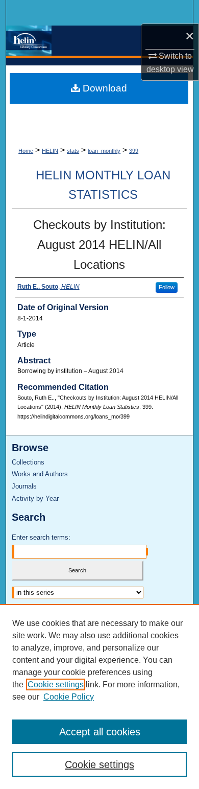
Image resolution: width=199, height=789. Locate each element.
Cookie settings (56, 684)
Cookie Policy (68, 696)
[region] (99, 696)
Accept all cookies (99, 731)
